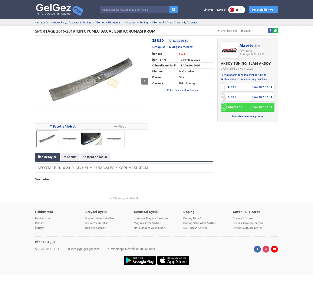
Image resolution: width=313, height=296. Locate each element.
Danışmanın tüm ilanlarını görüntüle (245, 79)
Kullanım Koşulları (95, 227)
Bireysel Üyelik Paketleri (99, 218)
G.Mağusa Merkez (181, 46)
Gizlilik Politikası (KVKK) (247, 227)
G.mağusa (158, 46)
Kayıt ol (221, 9)
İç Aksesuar (190, 22)
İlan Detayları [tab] (47, 157)
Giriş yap (209, 9)
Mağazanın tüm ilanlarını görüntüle (245, 74)
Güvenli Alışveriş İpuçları (248, 222)
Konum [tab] (71, 157)
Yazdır (247, 30)
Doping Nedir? (192, 218)
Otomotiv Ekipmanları (108, 22)
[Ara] (173, 9)
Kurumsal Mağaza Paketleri (151, 218)
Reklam (39, 222)
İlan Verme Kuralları (97, 222)
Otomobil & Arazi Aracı (166, 22)
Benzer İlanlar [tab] (97, 157)
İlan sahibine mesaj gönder (247, 116)
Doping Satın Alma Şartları (199, 222)
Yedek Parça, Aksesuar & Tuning (72, 22)
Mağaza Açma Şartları (147, 222)
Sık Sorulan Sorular (195, 227)
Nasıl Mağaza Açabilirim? (149, 227)
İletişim (39, 227)
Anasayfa (42, 22)
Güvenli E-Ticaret (243, 218)
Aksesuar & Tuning (137, 22)
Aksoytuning (250, 45)
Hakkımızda (42, 218)
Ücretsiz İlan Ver (263, 9)
